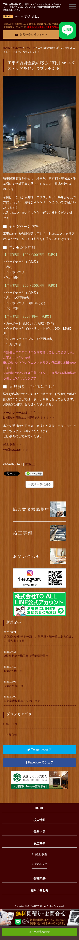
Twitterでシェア (41, 749)
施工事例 (18, 47)
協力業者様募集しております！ (23, 699)
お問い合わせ (39, 890)
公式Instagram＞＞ (16, 449)
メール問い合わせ (40, 931)
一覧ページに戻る (39, 484)
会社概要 (39, 878)
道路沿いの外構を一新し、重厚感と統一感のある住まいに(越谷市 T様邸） (39, 636)
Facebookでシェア (40, 762)
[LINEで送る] (34, 473)
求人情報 (39, 820)
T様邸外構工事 (13, 669)
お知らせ (30, 47)
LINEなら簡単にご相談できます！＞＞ (29, 417)
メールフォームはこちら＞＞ (23, 412)
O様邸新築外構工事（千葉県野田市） (27, 654)
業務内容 (39, 831)
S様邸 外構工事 (13, 684)
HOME (6, 47)
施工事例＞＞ (12, 444)
